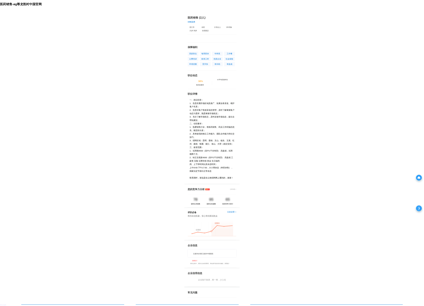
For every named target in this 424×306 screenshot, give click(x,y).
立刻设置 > (231, 212)
